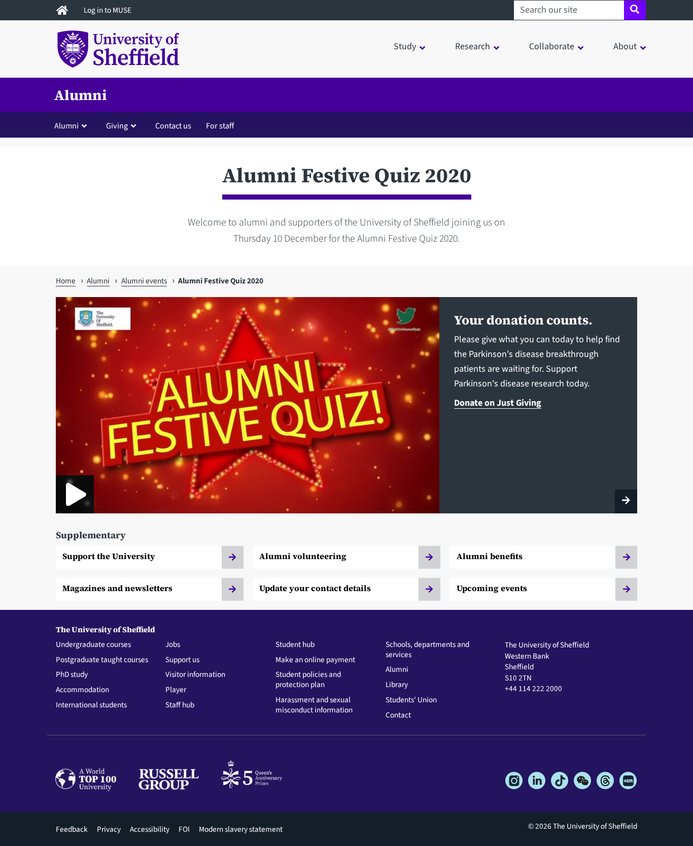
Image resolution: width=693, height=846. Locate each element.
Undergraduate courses (93, 645)
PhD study (72, 675)
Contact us (173, 126)
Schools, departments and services (427, 650)
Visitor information (195, 675)
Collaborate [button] (551, 46)
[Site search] (635, 10)
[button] (72, 125)
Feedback (72, 829)
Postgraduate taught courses (102, 660)
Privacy (109, 829)
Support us (182, 660)
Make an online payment (315, 660)
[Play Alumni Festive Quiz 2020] (75, 494)
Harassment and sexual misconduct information (314, 705)
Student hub (295, 645)
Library (397, 685)
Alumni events (144, 280)
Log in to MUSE (108, 10)
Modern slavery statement (241, 829)
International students (91, 705)
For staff (220, 126)
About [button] (625, 46)
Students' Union (411, 700)
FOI (184, 829)
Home (66, 280)
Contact (398, 715)
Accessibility (149, 829)
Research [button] (472, 46)
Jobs (172, 645)
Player (175, 690)
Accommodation (82, 690)
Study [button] (405, 46)
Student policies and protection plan (308, 680)
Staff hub (179, 705)
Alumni (80, 95)
